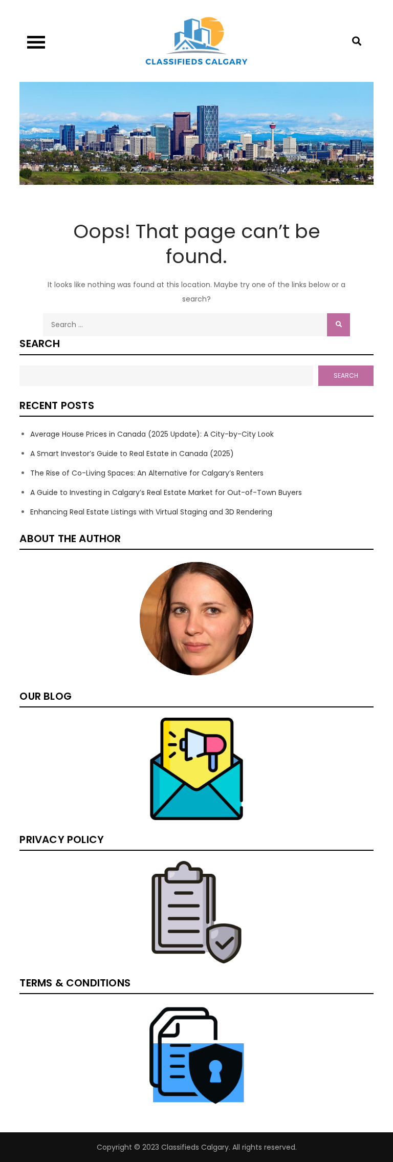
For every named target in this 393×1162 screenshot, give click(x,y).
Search (39, 343)
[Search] (338, 324)
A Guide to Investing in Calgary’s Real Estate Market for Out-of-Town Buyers (166, 492)
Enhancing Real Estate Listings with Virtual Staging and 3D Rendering (151, 512)
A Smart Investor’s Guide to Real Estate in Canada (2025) (132, 453)
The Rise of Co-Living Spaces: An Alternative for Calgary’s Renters (147, 473)
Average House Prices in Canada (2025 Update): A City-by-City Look (152, 434)
